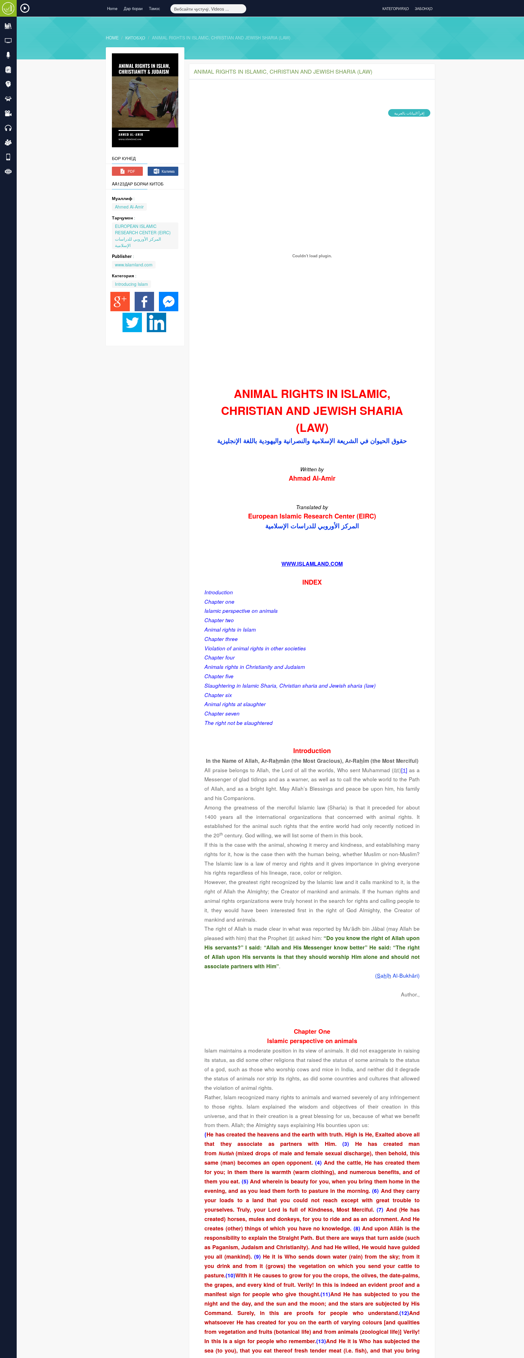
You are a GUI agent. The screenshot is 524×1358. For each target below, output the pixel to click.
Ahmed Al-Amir (129, 207)
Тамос (154, 8)
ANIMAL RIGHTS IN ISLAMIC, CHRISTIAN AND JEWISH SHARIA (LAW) (221, 38)
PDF (131, 171)
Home (112, 8)
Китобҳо (135, 38)
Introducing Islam (131, 284)
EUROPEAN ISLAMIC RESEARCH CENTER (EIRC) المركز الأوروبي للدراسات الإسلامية (143, 235)
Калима (168, 171)
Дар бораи (133, 8)
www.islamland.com (134, 265)
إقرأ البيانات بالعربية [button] (409, 112)
